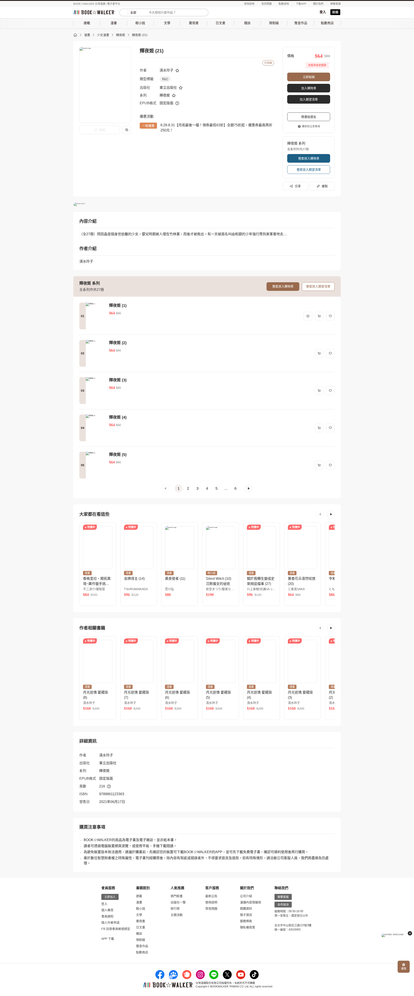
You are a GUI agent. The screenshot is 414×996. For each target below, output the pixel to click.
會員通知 (107, 916)
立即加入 (110, 896)
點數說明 (284, 3)
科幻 (165, 79)
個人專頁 (107, 910)
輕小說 (140, 908)
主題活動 (177, 915)
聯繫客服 (335, 3)
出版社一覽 (178, 902)
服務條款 (246, 921)
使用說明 (249, 3)
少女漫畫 (103, 34)
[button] (165, 488)
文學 (139, 915)
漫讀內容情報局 (250, 902)
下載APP (301, 3)
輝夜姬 (120, 34)
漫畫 (87, 34)
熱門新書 (177, 896)
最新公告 (211, 896)
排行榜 (175, 908)
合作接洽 (283, 904)
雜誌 (139, 933)
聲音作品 (142, 946)
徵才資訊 (246, 915)
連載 (139, 896)
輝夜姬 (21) (139, 34)
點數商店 (142, 952)
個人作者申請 (110, 922)
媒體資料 (246, 908)
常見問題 (266, 3)
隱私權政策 (247, 927)
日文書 (140, 927)
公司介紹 (246, 896)
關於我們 (318, 3)
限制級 (140, 939)
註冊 (335, 12)
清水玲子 (166, 70)
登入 (323, 12)
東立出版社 (168, 87)
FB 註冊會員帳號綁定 (115, 929)
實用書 (140, 921)
